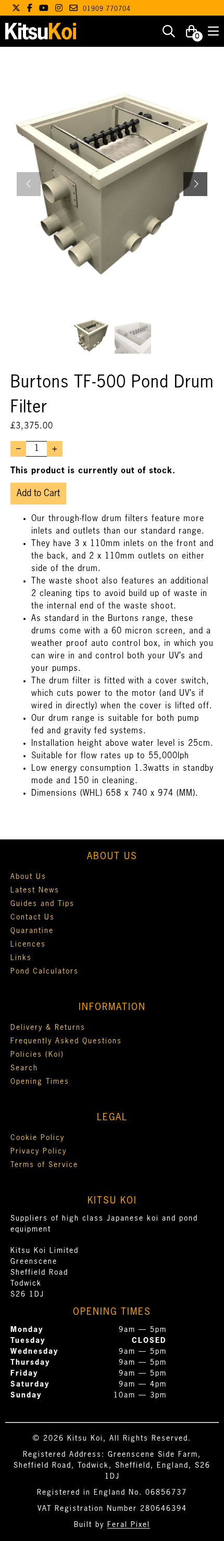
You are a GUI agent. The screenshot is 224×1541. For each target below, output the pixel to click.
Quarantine (32, 931)
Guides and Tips (42, 904)
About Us (28, 876)
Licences (28, 944)
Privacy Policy (38, 1151)
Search (24, 1068)
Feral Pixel (128, 1525)
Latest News (34, 890)
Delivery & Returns (47, 1027)
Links (21, 958)
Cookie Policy (37, 1138)
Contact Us (32, 917)
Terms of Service (44, 1165)
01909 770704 (107, 9)
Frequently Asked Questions (66, 1041)
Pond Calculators (44, 971)
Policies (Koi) (37, 1054)
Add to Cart (38, 493)
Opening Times (39, 1081)
